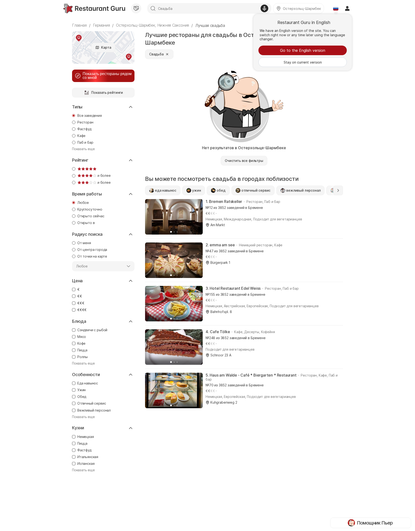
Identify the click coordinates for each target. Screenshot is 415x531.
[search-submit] (153, 8)
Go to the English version (302, 50)
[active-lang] (336, 8)
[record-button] (264, 8)
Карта (106, 47)
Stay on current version (303, 62)
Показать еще (83, 149)
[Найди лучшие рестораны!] (94, 8)
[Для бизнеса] (136, 8)
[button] (338, 190)
